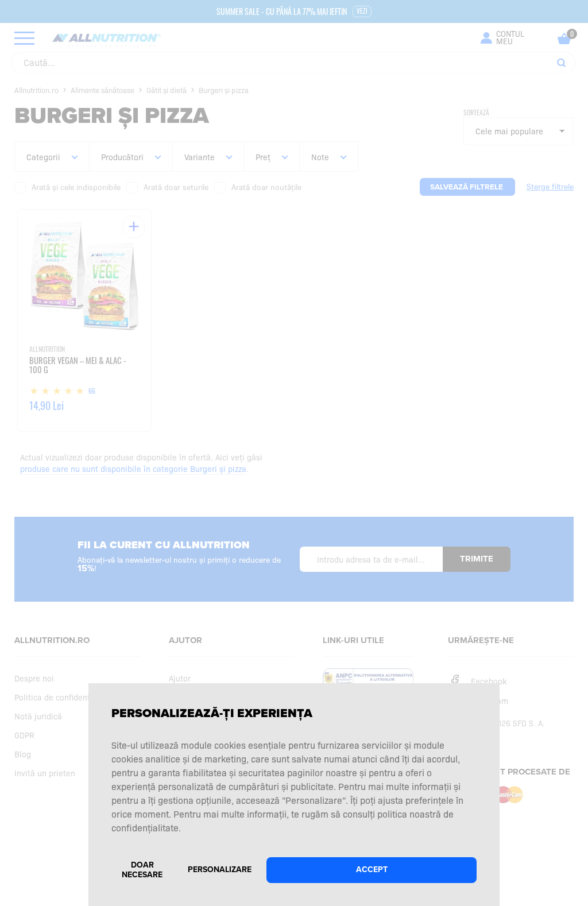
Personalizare (220, 869)
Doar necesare (142, 870)
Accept (372, 869)
